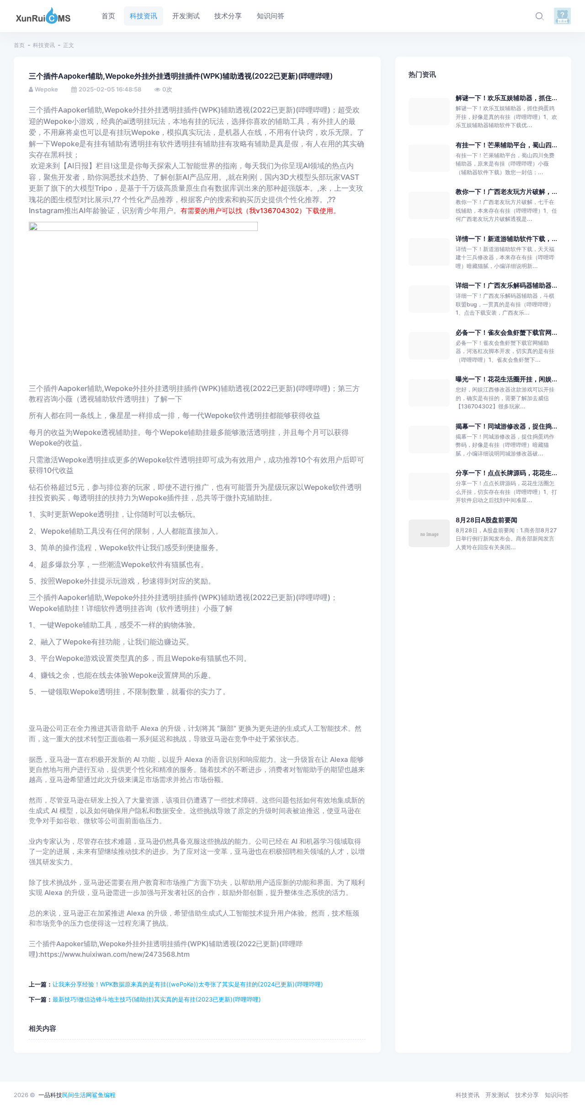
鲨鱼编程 (104, 1094)
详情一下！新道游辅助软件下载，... (506, 238)
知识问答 (557, 1094)
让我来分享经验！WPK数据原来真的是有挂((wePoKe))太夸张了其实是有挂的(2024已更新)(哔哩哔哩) (188, 984)
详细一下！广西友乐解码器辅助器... (506, 285)
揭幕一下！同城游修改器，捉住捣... (506, 426)
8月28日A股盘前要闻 (486, 520)
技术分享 (527, 1094)
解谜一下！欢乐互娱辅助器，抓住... (506, 98)
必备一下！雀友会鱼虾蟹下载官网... (506, 332)
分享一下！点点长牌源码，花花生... (506, 473)
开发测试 (497, 1094)
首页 (19, 45)
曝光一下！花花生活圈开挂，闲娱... (506, 379)
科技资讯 (44, 45)
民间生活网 (77, 1094)
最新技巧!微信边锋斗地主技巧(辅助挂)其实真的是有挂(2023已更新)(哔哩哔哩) (157, 999)
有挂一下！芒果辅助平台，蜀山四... (506, 145)
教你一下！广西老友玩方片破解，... (506, 191)
